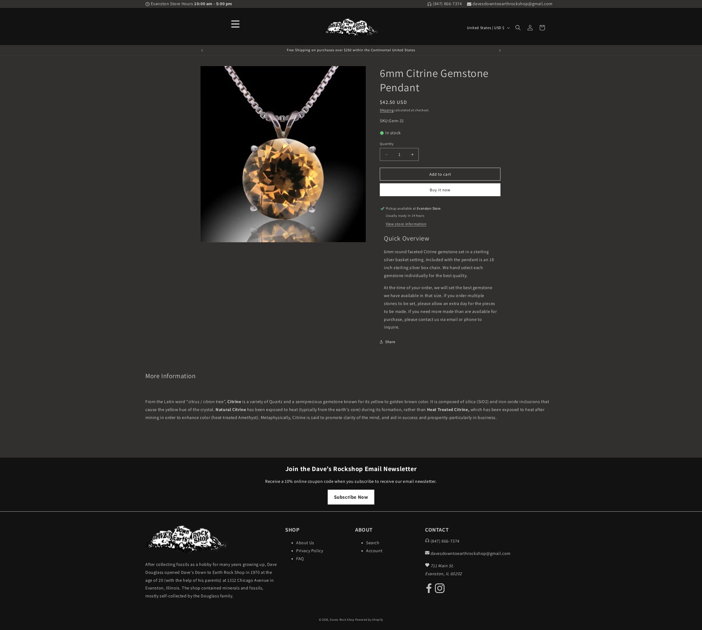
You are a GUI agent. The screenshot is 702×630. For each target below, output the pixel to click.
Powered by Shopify (369, 620)
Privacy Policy (309, 551)
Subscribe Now (351, 497)
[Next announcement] (500, 50)
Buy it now (440, 189)
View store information (406, 223)
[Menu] (235, 23)
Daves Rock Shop (342, 620)
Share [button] (390, 341)
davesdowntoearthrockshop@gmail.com (512, 4)
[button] (518, 28)
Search (373, 543)
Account (374, 551)
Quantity (387, 143)
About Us (305, 543)
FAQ (300, 558)
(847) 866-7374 (447, 4)
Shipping (387, 110)
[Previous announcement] (202, 50)
